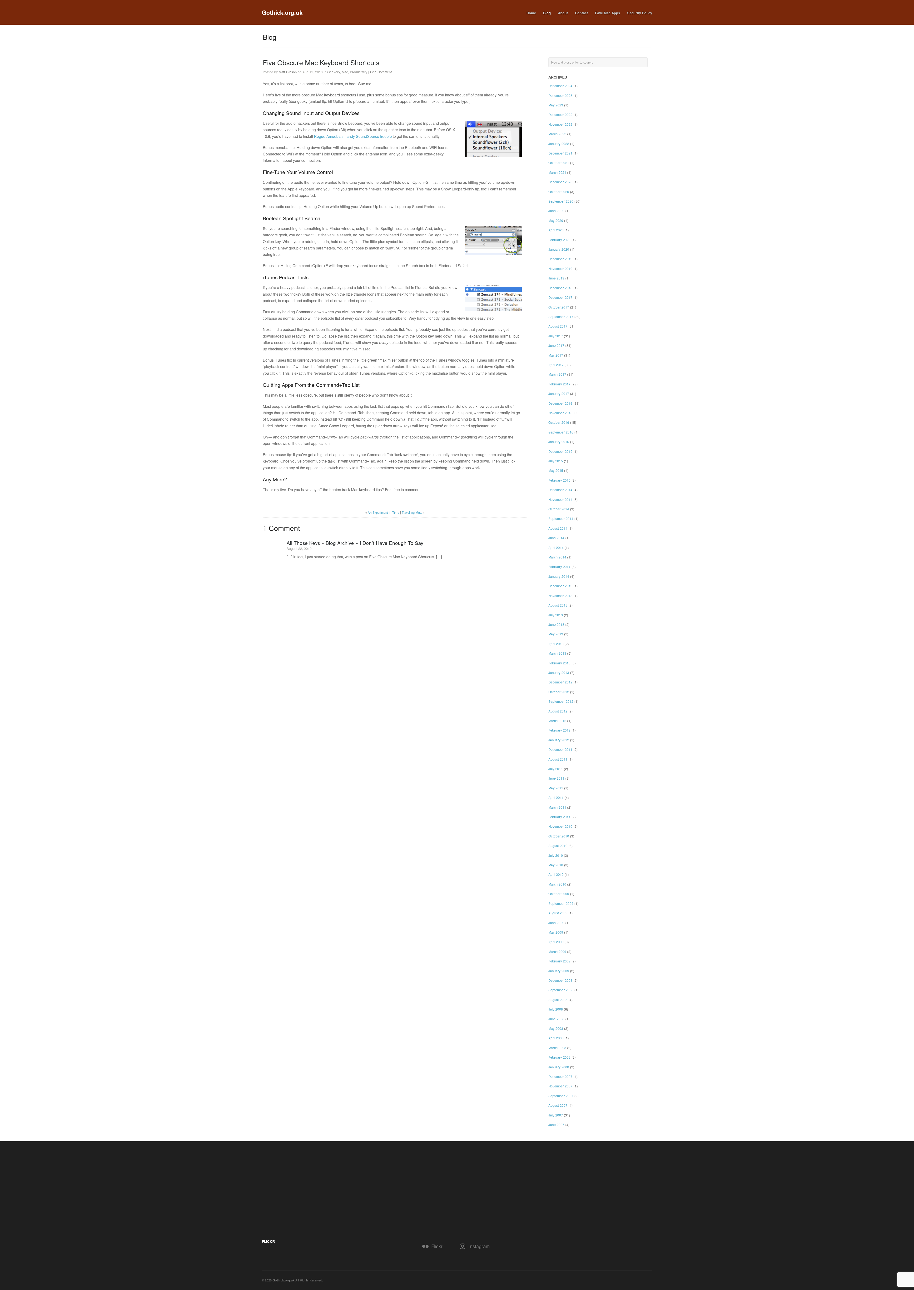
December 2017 (560, 297)
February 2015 (559, 480)
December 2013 (560, 585)
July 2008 (555, 1009)
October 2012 (558, 691)
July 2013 (555, 615)
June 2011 (556, 778)
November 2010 (560, 826)
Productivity (358, 72)
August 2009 (557, 913)
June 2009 (556, 922)
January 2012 (558, 739)
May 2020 (555, 220)
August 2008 (557, 999)
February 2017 (559, 384)
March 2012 (557, 720)
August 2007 (557, 1105)
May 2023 (555, 105)
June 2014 (556, 537)
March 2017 (557, 374)
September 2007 (560, 1095)
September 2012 (560, 701)
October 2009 (558, 893)
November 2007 (560, 1086)
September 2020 (560, 201)
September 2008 (560, 989)
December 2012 (560, 682)
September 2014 (560, 518)
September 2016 (560, 432)
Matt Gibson (288, 72)
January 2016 (558, 441)
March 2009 (557, 951)
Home (531, 12)
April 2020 (556, 230)
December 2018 (560, 287)
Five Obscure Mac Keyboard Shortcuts (321, 62)
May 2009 (555, 932)
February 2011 (559, 816)
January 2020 (558, 249)
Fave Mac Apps (607, 12)
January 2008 (558, 1067)
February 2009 (559, 961)
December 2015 (560, 451)
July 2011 (555, 768)
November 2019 (560, 268)
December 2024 (560, 85)
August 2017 (557, 326)
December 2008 (560, 980)
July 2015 (555, 460)
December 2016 (560, 403)
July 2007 (555, 1115)
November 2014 (560, 499)
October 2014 (558, 509)
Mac (345, 72)
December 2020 (560, 181)
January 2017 (558, 393)
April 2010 (556, 874)
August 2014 (557, 528)
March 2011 (557, 807)
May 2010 (555, 864)
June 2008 (556, 1018)
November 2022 (560, 124)
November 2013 (560, 595)
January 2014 (558, 576)
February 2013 (559, 663)
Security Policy (639, 12)
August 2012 (557, 711)
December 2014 (560, 489)
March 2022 (557, 133)
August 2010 (557, 845)
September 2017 (560, 316)
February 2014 (559, 566)
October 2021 (558, 162)
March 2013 (557, 653)
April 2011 (556, 797)
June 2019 (556, 278)
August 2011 (557, 759)
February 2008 (559, 1057)
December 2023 (560, 95)
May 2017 (555, 355)
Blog (547, 12)
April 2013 (556, 643)
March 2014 (557, 557)
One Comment (381, 72)
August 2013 (557, 605)
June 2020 (556, 210)
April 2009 (556, 941)
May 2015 (555, 470)
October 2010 (558, 836)
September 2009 (560, 903)
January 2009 (558, 970)
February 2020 (559, 239)
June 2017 (556, 345)
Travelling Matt (412, 512)
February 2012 (559, 730)
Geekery (333, 72)
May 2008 (555, 1028)
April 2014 (556, 547)
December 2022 (560, 114)
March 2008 (557, 1047)
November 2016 (560, 412)
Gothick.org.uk (282, 12)
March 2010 (557, 884)
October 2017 (558, 307)
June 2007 (556, 1124)
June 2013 (556, 624)
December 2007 (560, 1076)
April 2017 (556, 364)
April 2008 (556, 1038)
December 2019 (560, 258)
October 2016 (558, 422)
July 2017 (555, 336)
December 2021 (560, 153)
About (563, 12)
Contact (581, 12)
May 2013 (555, 634)
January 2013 (558, 672)
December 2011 (560, 749)
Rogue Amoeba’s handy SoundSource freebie (353, 136)
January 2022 (558, 143)
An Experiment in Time (383, 512)
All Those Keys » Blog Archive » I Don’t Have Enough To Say (355, 542)
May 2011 (555, 788)
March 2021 (557, 172)
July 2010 (555, 855)
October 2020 (558, 191)
